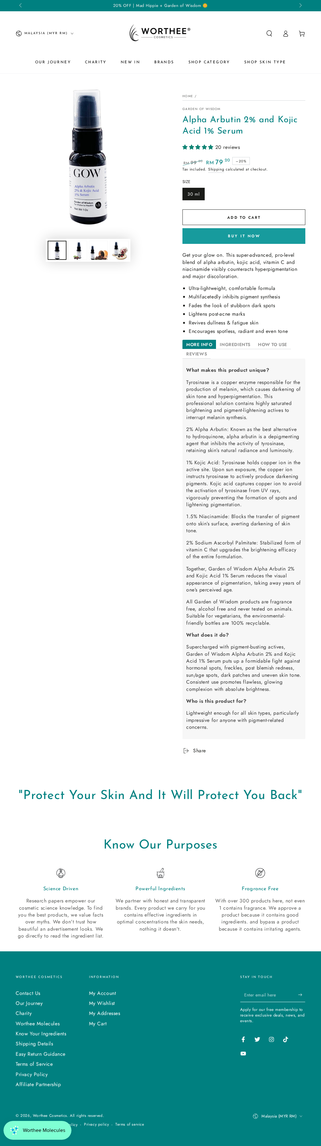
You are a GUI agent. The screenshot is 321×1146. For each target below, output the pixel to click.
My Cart (98, 1023)
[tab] (199, 344)
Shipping (216, 169)
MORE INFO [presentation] (199, 344)
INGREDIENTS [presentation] (235, 344)
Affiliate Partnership (38, 1084)
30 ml (193, 194)
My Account (102, 993)
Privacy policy (96, 1124)
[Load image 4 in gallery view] (119, 250)
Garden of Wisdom (201, 109)
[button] (269, 33)
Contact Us (28, 993)
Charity (24, 1013)
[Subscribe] (301, 995)
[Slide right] (300, 5)
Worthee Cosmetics (50, 1115)
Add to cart (243, 217)
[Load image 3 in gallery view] (98, 250)
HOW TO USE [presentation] (272, 344)
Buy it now (244, 236)
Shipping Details (34, 1043)
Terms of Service (34, 1064)
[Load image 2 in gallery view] (77, 250)
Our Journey (29, 1003)
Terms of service (129, 1124)
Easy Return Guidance (41, 1054)
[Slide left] (21, 5)
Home (187, 96)
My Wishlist (102, 1003)
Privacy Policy (32, 1074)
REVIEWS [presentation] (196, 354)
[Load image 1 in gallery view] (57, 250)
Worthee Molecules (38, 1023)
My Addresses (104, 1013)
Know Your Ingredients (41, 1033)
